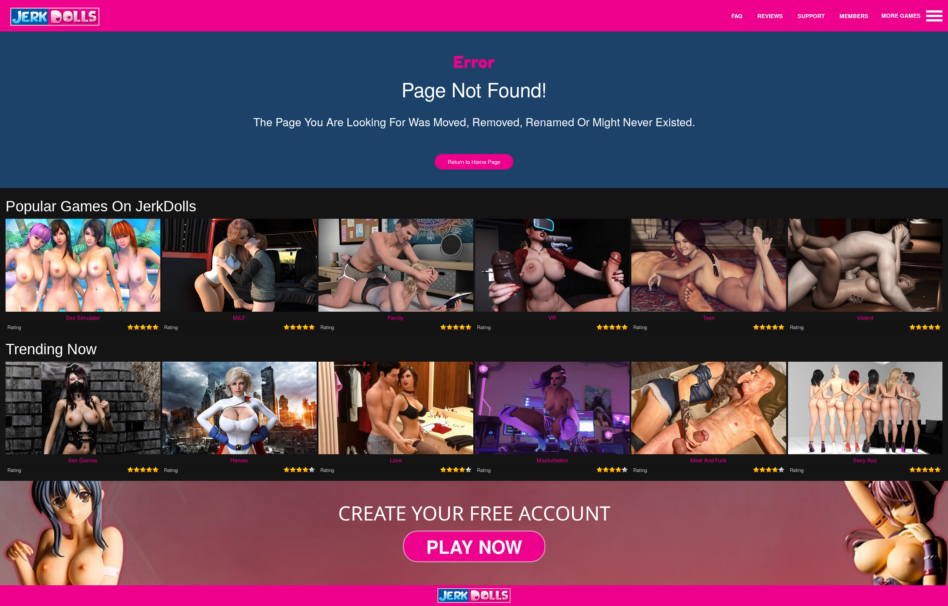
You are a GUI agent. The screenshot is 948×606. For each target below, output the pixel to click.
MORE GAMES (901, 15)
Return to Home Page (474, 161)
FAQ (736, 16)
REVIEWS (770, 16)
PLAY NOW (474, 546)
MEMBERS (853, 16)
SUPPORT (811, 16)
